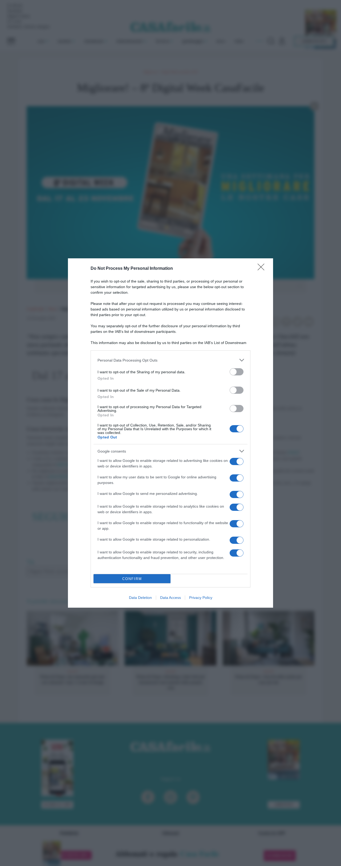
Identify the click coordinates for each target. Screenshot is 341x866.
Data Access (170, 597)
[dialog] (170, 433)
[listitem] (170, 360)
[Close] (263, 269)
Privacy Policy (200, 597)
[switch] (236, 371)
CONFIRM (132, 579)
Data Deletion (140, 597)
